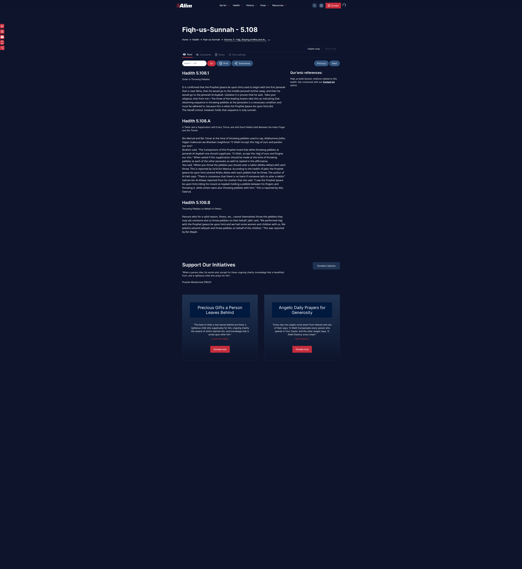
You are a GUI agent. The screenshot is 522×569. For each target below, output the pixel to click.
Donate (335, 5)
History (250, 5)
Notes (222, 54)
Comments (205, 54)
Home (185, 39)
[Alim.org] (185, 5)
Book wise (330, 48)
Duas (263, 5)
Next (334, 63)
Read (189, 54)
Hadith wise (314, 48)
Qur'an (223, 5)
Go (211, 63)
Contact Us (329, 82)
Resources (277, 5)
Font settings (239, 54)
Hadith (236, 5)
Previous (321, 63)
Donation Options (326, 265)
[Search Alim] (314, 5)
